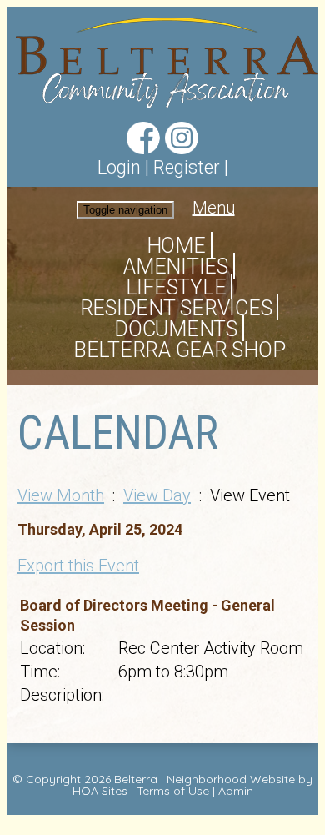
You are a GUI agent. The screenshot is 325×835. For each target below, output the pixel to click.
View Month (61, 495)
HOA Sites (100, 790)
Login (119, 167)
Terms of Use (173, 790)
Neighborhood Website (231, 779)
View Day (157, 495)
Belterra (136, 779)
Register (186, 167)
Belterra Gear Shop (179, 350)
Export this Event (78, 566)
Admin (235, 790)
